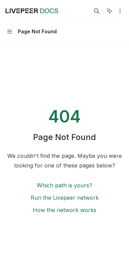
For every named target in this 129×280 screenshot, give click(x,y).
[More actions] (120, 11)
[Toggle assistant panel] (109, 11)
